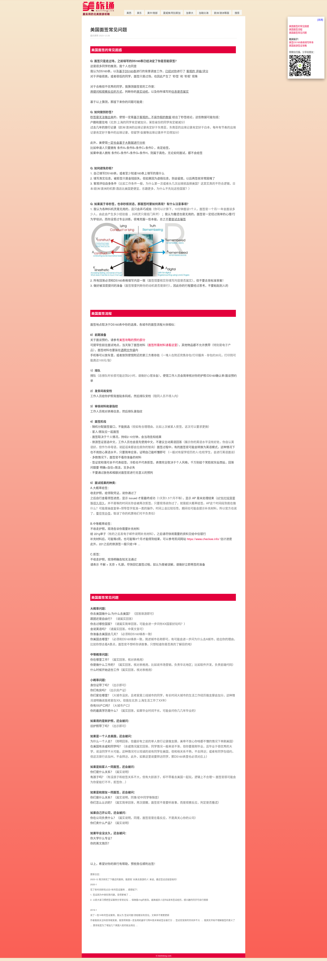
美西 (129, 12)
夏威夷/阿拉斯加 (172, 12)
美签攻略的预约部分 (132, 340)
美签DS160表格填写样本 (301, 42)
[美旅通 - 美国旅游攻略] (98, 14)
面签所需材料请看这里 (162, 345)
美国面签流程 (295, 29)
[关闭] (320, 19)
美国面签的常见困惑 (299, 26)
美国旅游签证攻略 (298, 45)
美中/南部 (152, 12)
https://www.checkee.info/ (203, 539)
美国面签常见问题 (298, 32)
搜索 (237, 12)
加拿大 (189, 12)
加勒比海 (203, 12)
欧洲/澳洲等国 (221, 12)
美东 (139, 12)
